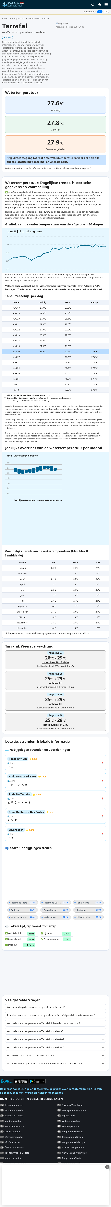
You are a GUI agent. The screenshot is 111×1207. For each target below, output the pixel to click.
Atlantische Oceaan (38, 18)
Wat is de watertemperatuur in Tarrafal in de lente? (35, 1031)
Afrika (5, 18)
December (22, 628)
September (22, 611)
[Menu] (106, 4)
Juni (22, 595)
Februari (22, 573)
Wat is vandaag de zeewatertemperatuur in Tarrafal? (36, 1007)
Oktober (22, 617)
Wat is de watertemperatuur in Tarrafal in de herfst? (35, 1039)
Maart (22, 578)
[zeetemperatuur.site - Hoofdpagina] (13, 4)
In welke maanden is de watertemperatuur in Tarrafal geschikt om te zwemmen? (51, 1015)
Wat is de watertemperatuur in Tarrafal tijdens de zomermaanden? (43, 1023)
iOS (42, 161)
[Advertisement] (55, 1185)
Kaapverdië (18, 18)
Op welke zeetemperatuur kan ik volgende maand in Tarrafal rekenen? (45, 1063)
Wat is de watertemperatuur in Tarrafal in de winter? (35, 1047)
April (22, 584)
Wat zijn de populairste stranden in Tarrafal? (31, 1055)
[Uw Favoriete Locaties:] (99, 4)
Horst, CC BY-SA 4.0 (76, 26)
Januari (22, 568)
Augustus (22, 606)
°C (100, 11)
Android (55, 161)
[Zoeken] (93, 4)
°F (106, 11)
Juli (22, 600)
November (22, 622)
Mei (22, 589)
